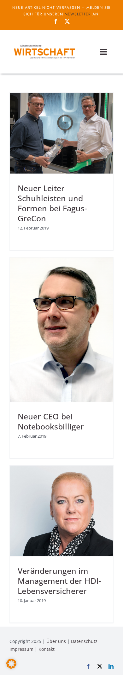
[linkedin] (111, 666)
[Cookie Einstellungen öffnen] (11, 666)
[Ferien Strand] (44, 44)
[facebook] (55, 21)
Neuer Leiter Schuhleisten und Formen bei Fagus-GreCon (52, 203)
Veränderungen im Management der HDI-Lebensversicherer (59, 581)
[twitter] (67, 21)
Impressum (21, 649)
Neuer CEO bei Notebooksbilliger (51, 421)
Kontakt (46, 649)
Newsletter (78, 14)
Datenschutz (84, 641)
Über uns (56, 641)
